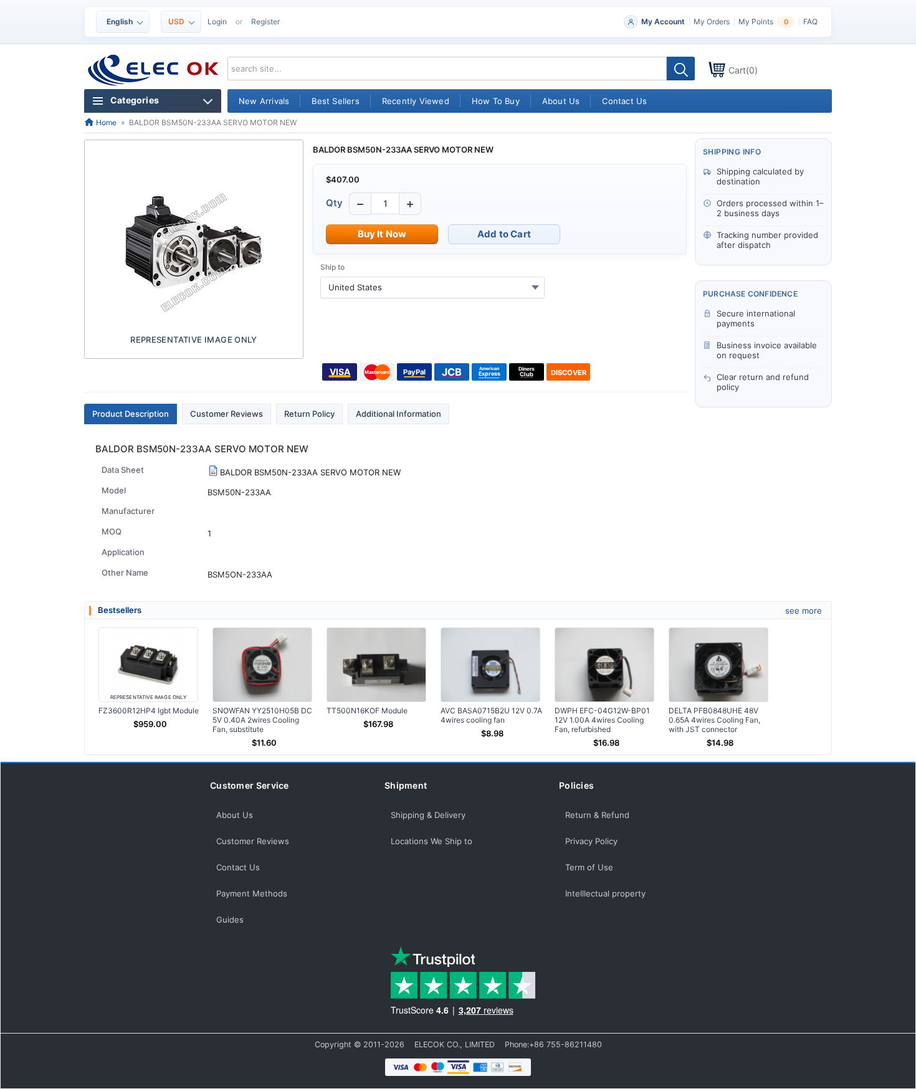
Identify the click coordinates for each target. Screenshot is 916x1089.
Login (217, 21)
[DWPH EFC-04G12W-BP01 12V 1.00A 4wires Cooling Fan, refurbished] (604, 664)
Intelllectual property (605, 893)
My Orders (712, 21)
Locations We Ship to (431, 841)
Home (105, 122)
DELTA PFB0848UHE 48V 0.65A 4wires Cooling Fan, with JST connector (714, 720)
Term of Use (589, 867)
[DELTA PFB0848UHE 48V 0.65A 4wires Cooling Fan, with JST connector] (718, 664)
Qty (334, 203)
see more (803, 611)
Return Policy (309, 414)
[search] (681, 68)
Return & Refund (597, 815)
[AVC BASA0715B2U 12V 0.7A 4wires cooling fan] (490, 664)
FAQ (810, 21)
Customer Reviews (226, 414)
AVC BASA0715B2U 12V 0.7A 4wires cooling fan (491, 715)
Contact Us (238, 867)
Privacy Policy (591, 841)
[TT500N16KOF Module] (376, 664)
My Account (663, 21)
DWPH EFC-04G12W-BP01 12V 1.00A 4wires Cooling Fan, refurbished (602, 720)
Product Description (130, 414)
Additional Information (398, 414)
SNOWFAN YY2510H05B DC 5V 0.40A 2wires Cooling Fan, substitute (262, 720)
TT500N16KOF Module (367, 710)
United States (355, 287)
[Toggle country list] (535, 287)
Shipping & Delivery (428, 815)
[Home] (153, 70)
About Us (234, 815)
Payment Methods (251, 893)
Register (265, 21)
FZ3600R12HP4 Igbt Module (148, 710)
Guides (230, 920)
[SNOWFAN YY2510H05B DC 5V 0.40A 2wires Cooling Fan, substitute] (262, 664)
